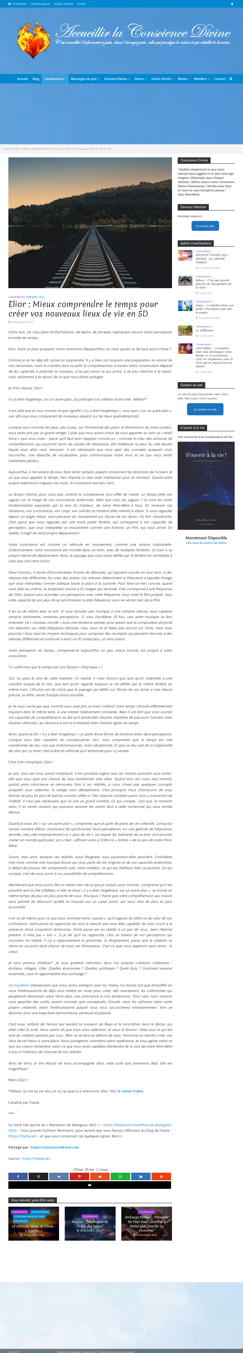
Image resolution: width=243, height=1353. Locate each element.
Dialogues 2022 (35, 297)
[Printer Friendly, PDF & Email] (90, 1170)
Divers (139, 79)
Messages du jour (84, 79)
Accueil (22, 79)
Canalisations (54, 79)
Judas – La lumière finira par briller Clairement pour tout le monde (215, 309)
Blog (36, 79)
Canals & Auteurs (40, 4)
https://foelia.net (22, 1136)
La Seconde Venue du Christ (29, 1216)
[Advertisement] (121, 113)
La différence (205, 330)
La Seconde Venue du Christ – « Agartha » (34, 1228)
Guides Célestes (63, 4)
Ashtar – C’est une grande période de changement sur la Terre (214, 284)
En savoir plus (205, 226)
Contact (81, 4)
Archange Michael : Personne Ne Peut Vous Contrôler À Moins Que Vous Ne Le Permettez (146, 1223)
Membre (200, 79)
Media (182, 79)
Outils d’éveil (160, 79)
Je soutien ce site (205, 409)
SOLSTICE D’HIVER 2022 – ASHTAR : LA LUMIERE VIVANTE (213, 258)
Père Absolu (20, 1221)
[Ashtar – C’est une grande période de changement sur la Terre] (185, 280)
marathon (21, 985)
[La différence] (185, 330)
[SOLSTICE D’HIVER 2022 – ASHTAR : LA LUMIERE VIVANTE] (185, 255)
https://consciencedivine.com (55, 1147)
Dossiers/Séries (115, 79)
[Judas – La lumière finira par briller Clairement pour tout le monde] (185, 305)
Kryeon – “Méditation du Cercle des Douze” (90, 1224)
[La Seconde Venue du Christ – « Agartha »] (33, 1223)
